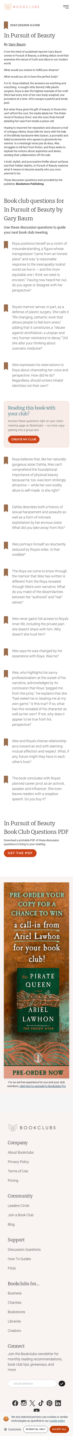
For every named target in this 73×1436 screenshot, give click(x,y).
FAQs (12, 1268)
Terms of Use (18, 1171)
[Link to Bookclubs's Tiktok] (41, 1403)
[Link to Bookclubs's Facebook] (15, 1403)
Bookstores (16, 1312)
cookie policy (57, 1420)
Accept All (59, 1429)
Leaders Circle (18, 1206)
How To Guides (19, 1259)
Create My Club (23, 439)
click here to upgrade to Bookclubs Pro (43, 1086)
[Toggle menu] (66, 7)
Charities (14, 1302)
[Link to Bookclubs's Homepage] (21, 6)
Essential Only (36, 1429)
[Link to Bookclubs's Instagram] (24, 1403)
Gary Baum (17, 44)
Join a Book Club (20, 1215)
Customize (14, 1429)
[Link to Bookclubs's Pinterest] (49, 1403)
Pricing (13, 1180)
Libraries (14, 1321)
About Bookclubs (21, 1152)
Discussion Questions (24, 1249)
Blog (11, 1224)
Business (15, 1293)
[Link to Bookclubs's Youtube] (37, 1411)
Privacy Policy (18, 1162)
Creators (14, 1331)
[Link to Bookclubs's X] (32, 1403)
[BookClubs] (36, 980)
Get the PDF (20, 853)
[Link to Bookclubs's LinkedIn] (58, 1403)
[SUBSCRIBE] (62, 1383)
